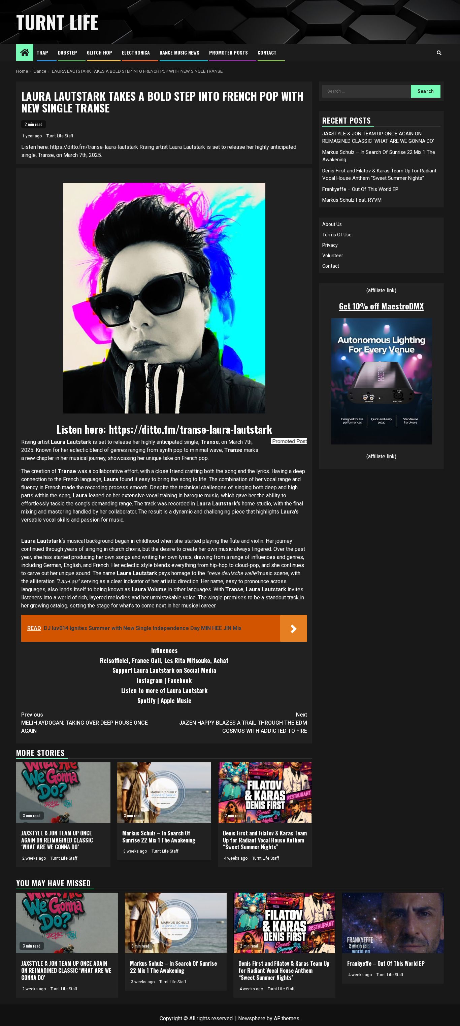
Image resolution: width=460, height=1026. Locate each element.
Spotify (146, 700)
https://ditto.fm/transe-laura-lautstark (190, 429)
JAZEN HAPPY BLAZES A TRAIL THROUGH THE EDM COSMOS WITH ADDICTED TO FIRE (243, 722)
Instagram (150, 680)
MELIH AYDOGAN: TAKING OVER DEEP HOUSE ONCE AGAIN (84, 722)
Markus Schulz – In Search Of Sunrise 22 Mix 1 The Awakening (158, 836)
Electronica (136, 52)
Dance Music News (179, 52)
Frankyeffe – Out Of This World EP (360, 189)
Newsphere (251, 1018)
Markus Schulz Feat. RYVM (352, 200)
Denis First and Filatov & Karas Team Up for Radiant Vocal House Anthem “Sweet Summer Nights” (265, 840)
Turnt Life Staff (59, 136)
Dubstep (67, 52)
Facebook (180, 680)
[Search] (439, 52)
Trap (42, 52)
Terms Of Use (337, 234)
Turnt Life (57, 21)
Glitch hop (99, 52)
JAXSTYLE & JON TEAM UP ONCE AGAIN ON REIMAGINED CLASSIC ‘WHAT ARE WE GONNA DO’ (57, 840)
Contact (267, 52)
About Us (332, 224)
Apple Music (176, 700)
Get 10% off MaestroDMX (381, 306)
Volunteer (332, 255)
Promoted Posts (228, 52)
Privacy (330, 245)
